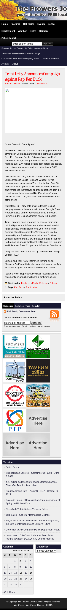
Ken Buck (19, 287)
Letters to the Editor (50, 59)
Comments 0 (41, 83)
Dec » (12, 592)
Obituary (43, 31)
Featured (15, 24)
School (51, 24)
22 (15, 578)
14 (10, 573)
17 (26, 573)
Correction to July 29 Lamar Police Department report (33, 529)
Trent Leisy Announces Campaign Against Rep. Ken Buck (32, 76)
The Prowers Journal (27, 602)
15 (15, 573)
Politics (53, 283)
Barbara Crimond (12, 83)
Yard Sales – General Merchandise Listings (20, 53)
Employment (8, 31)
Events (41, 24)
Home (4, 24)
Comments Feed (27, 311)
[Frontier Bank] (38, 357)
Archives (5, 64)
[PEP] (14, 431)
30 (21, 584)
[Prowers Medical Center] (14, 357)
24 (26, 578)
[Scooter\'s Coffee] (14, 406)
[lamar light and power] (14, 381)
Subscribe (8, 306)
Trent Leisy (31, 287)
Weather (22, 31)
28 (10, 584)
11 (31, 567)
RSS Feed (12, 311)
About (15, 64)
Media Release (40, 283)
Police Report (8, 38)
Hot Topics (28, 24)
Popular (36, 306)
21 (10, 578)
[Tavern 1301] (38, 381)
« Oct (5, 592)
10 (26, 567)
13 (5, 573)
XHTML (49, 605)
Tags (27, 306)
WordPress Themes (35, 605)
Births (33, 31)
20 (5, 578)
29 (15, 584)
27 (5, 584)
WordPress (19, 605)
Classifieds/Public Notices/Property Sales (20, 59)
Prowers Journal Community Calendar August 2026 (24, 48)
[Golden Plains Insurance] (38, 406)
